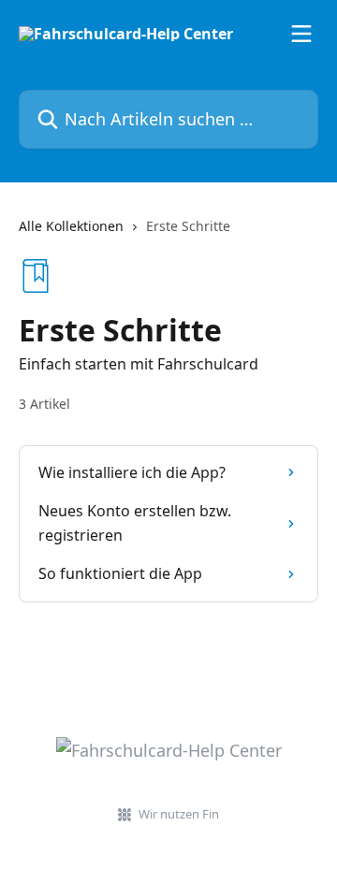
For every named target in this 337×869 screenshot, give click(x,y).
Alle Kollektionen (71, 226)
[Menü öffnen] (301, 33)
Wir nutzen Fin (179, 813)
